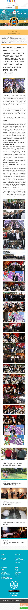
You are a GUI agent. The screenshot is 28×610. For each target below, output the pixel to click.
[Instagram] (14, 1)
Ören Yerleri (18, 572)
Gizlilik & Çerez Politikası (6, 578)
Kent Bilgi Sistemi (19, 559)
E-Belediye (17, 558)
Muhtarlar (3, 572)
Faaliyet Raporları (5, 577)
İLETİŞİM (13, 5)
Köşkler (17, 574)
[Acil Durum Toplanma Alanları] (7, 15)
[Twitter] (9, 1)
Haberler (10, 37)
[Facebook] (7, 1)
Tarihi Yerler (18, 571)
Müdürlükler (4, 571)
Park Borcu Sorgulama (20, 561)
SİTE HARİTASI (8, 5)
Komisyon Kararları (5, 574)
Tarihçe (16, 569)
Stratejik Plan (4, 576)
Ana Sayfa (4, 37)
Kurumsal (3, 569)
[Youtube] (10, 1)
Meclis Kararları (5, 573)
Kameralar (17, 557)
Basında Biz (17, 562)
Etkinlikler (3, 559)
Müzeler (17, 576)
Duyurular (3, 558)
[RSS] (12, 1)
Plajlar (16, 573)
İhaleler (3, 561)
